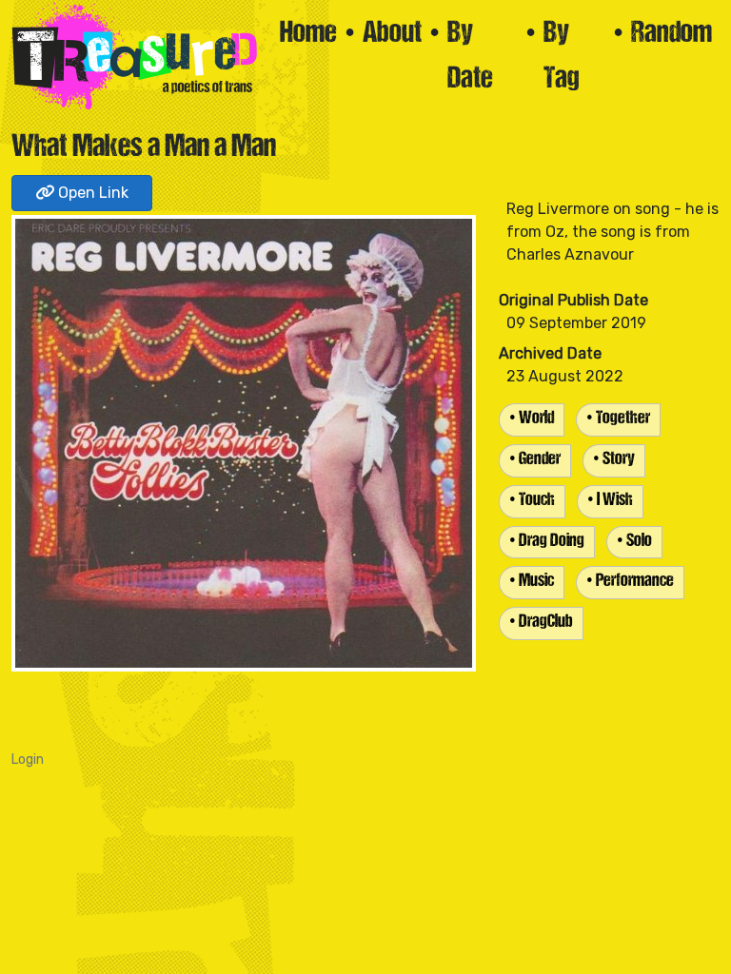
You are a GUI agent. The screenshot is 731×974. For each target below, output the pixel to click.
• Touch (532, 501)
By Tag (561, 57)
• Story (614, 460)
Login (27, 759)
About (392, 34)
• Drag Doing (546, 542)
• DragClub (541, 623)
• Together (618, 419)
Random (671, 34)
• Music (531, 582)
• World (531, 419)
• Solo (634, 542)
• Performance (630, 582)
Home (308, 34)
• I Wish (610, 501)
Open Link (91, 193)
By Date (470, 57)
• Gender (535, 460)
